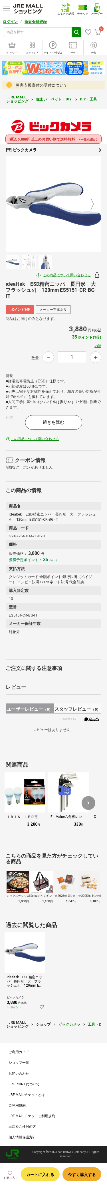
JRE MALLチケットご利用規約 (32, 1116)
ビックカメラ (24, 149)
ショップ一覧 (19, 1063)
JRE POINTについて (24, 1084)
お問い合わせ (19, 1074)
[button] (88, 803)
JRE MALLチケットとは (27, 1095)
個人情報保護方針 (22, 1137)
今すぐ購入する (82, 1174)
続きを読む (53, 422)
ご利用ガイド (19, 1052)
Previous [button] (18, 204)
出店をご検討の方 (22, 1127)
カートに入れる (40, 1174)
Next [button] (89, 204)
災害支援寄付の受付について (42, 85)
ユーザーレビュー (30, 709)
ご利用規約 (17, 1105)
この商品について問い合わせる (67, 275)
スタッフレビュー (77, 709)
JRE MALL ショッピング (17, 99)
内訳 (97, 346)
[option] (53, 204)
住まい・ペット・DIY (54, 99)
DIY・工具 (89, 99)
